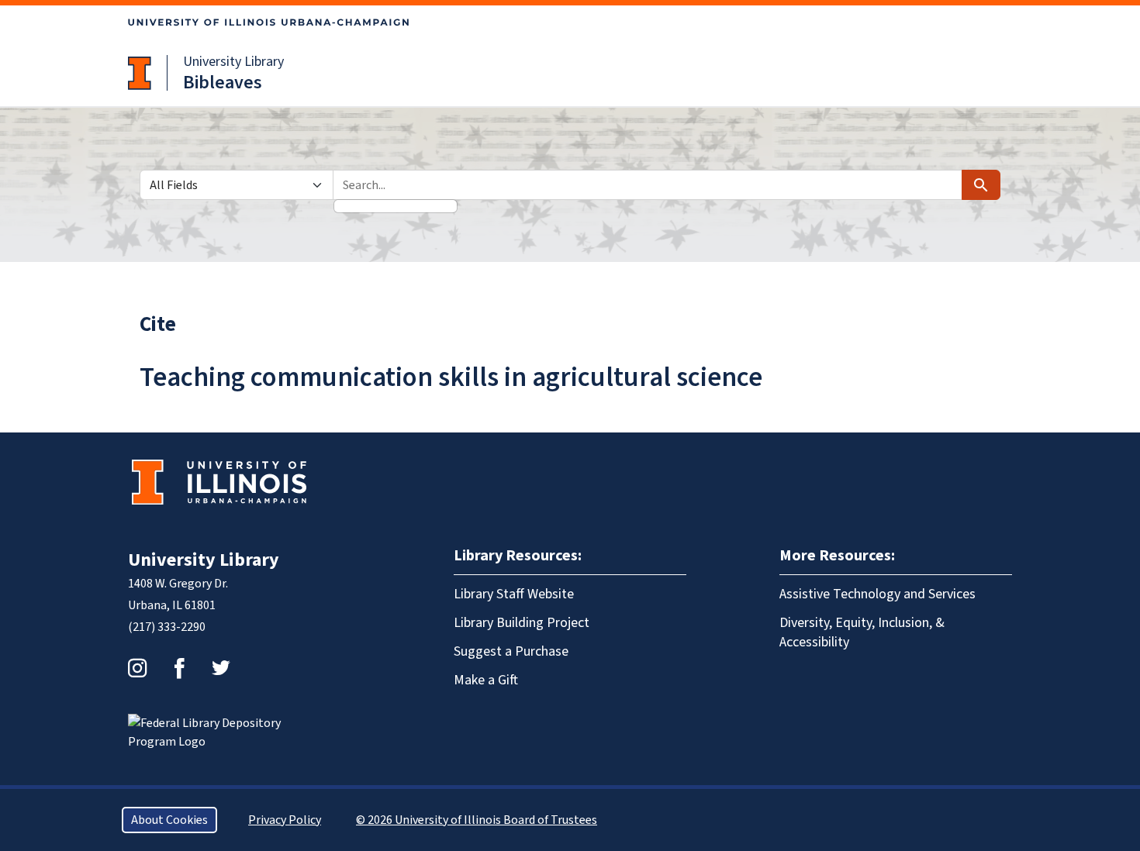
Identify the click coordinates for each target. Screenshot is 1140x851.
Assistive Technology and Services (877, 594)
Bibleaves (222, 82)
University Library (233, 61)
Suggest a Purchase (511, 651)
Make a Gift (486, 680)
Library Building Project (521, 622)
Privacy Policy (284, 820)
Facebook (179, 668)
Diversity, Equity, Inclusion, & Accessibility (862, 632)
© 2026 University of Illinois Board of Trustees (476, 820)
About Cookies (169, 820)
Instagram (137, 668)
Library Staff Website (514, 594)
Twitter (221, 668)
